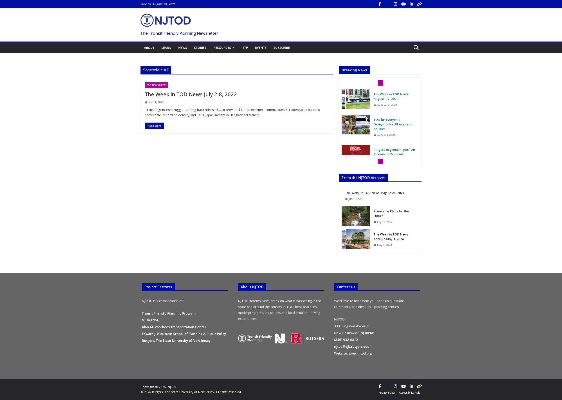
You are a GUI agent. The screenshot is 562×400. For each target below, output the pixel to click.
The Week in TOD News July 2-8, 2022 (191, 94)
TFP (245, 47)
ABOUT (149, 47)
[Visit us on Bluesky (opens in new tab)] (419, 4)
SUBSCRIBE (282, 47)
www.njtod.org (360, 353)
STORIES (200, 47)
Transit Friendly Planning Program (169, 313)
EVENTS (261, 47)
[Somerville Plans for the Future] (356, 216)
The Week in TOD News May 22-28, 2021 (374, 193)
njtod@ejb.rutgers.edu (351, 346)
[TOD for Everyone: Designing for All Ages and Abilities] (356, 99)
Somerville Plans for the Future (391, 213)
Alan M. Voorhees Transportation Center (174, 327)
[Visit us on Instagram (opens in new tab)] (395, 4)
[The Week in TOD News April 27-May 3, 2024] (356, 239)
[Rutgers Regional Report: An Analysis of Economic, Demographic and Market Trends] (356, 129)
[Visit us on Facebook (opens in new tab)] (380, 4)
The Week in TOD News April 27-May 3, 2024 (391, 236)
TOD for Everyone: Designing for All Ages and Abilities (393, 98)
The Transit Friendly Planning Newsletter (179, 33)
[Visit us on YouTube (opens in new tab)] (403, 4)
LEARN (166, 47)
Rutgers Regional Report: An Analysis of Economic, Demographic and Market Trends (394, 131)
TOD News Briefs (156, 85)
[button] (233, 48)
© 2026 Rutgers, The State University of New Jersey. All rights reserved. (190, 392)
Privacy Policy (387, 393)
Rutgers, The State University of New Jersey (176, 340)
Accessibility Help (410, 393)
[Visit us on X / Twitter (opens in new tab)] (387, 4)
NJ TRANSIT (151, 320)
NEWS (182, 47)
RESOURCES (222, 47)
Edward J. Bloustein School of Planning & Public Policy (184, 333)
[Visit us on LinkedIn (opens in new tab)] (411, 4)
